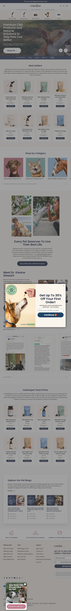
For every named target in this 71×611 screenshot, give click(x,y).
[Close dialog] (64, 286)
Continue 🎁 (50, 314)
